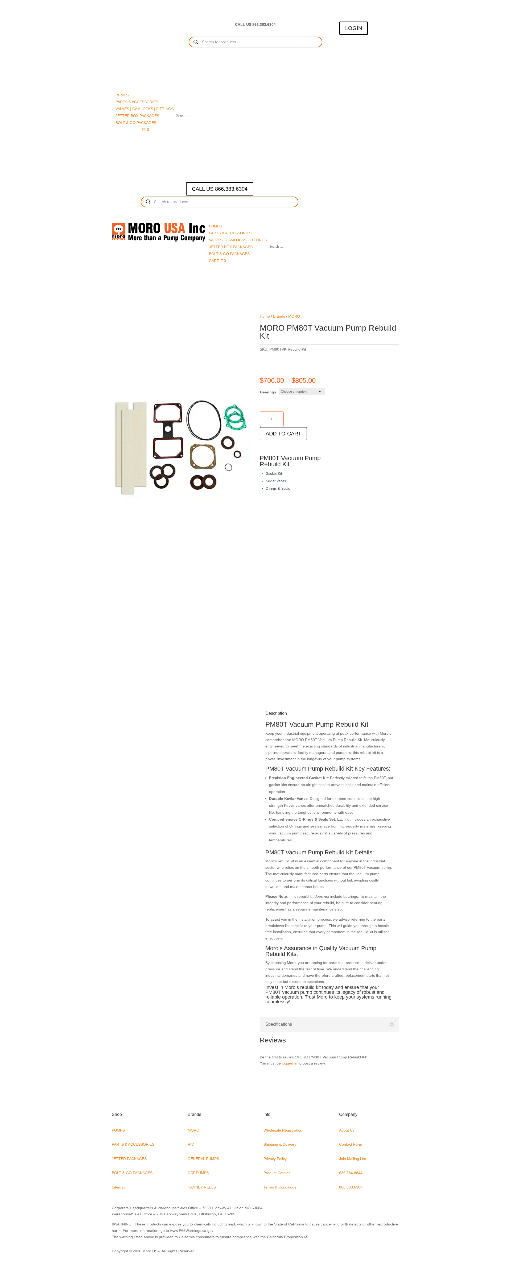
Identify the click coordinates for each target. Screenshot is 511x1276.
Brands (279, 316)
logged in (289, 1063)
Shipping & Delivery (279, 1144)
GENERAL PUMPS (203, 1159)
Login (353, 28)
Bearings (268, 392)
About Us (347, 1130)
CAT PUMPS (198, 1173)
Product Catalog (277, 1173)
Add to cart (283, 434)
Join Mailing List (352, 1159)
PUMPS (118, 1130)
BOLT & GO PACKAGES (132, 1173)
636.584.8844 (350, 1173)
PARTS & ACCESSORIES (133, 1144)
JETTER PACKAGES (129, 1159)
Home (265, 316)
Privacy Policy (275, 1159)
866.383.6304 (350, 1187)
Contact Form (350, 1144)
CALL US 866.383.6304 (220, 189)
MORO (294, 316)
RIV (191, 1144)
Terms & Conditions (279, 1187)
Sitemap (119, 1187)
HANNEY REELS (202, 1187)
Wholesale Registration (282, 1130)
